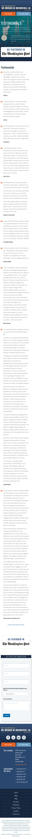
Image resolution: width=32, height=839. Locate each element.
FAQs (16, 799)
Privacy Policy (16, 808)
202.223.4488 (19, 761)
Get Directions (19, 764)
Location (16, 811)
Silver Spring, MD (22, 782)
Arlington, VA (21, 771)
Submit (6, 715)
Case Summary (7, 699)
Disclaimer (16, 805)
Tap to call (8, 14)
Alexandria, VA (21, 774)
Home (16, 793)
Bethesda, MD (21, 777)
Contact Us (16, 814)
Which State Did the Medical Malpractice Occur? (15, 689)
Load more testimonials (16, 625)
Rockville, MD (21, 779)
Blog (16, 796)
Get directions (23, 14)
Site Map (16, 802)
